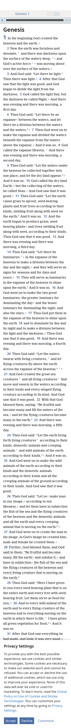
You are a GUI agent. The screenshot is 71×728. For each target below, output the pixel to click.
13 (55, 237)
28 (6, 547)
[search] (66, 5)
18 (21, 323)
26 (9, 496)
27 (6, 532)
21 (6, 374)
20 (9, 354)
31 (9, 633)
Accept (11, 721)
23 (36, 420)
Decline (26, 721)
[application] (35, 20)
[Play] (2, 20)
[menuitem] (6, 5)
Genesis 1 (22, 14)
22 (39, 399)
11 (17, 196)
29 (9, 583)
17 (30, 313)
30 (15, 603)
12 (45, 216)
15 (18, 277)
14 (9, 252)
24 (9, 435)
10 (28, 181)
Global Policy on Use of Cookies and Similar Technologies (35, 696)
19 (39, 338)
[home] (6, 5)
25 (6, 460)
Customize (46, 721)
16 (54, 287)
